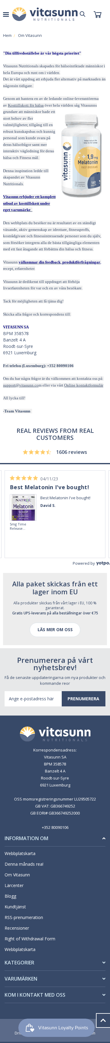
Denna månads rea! (24, 864)
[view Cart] (97, 14)
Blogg (10, 896)
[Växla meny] (6, 14)
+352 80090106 (55, 827)
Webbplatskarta (20, 853)
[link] (23, 499)
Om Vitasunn (17, 875)
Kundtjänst (15, 907)
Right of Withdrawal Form (30, 939)
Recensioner (17, 928)
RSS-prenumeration (24, 917)
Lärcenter (14, 885)
